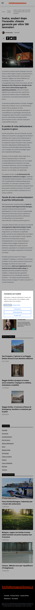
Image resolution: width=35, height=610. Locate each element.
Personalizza (17, 309)
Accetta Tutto (17, 315)
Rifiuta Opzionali (17, 312)
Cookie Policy (7, 305)
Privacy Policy (16, 305)
